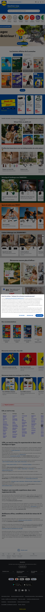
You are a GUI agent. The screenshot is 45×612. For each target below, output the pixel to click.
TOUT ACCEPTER (39, 315)
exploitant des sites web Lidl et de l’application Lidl (14, 298)
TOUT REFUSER (21, 315)
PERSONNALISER (30, 315)
